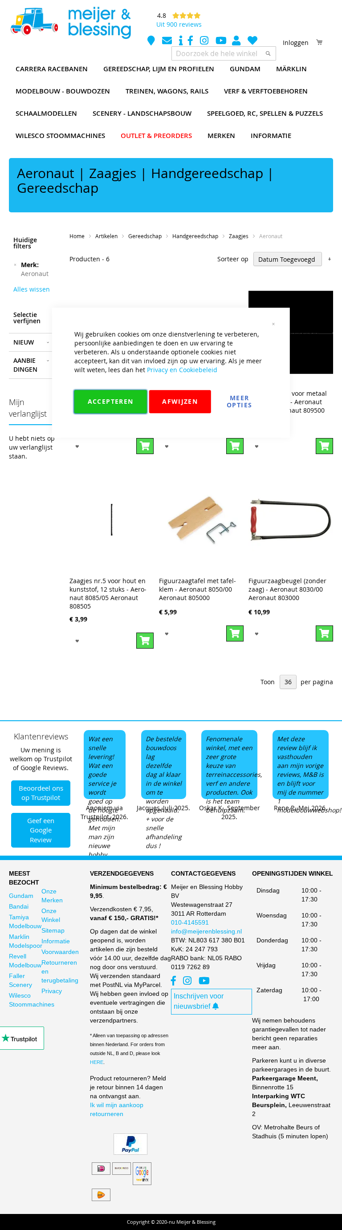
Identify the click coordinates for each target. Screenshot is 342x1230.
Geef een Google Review (40, 830)
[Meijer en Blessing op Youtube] (221, 41)
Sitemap (53, 930)
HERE (96, 1062)
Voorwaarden (60, 951)
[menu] (171, 102)
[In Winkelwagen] (324, 446)
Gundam (21, 895)
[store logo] (70, 23)
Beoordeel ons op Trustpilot (41, 792)
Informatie (55, 941)
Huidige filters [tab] (25, 242)
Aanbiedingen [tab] (25, 364)
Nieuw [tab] (23, 342)
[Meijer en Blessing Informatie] (181, 41)
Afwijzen (180, 401)
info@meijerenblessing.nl (206, 931)
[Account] (237, 41)
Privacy (51, 991)
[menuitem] (51, 69)
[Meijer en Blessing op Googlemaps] (152, 41)
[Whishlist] (252, 41)
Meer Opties (239, 401)
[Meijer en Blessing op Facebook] (191, 41)
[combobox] (223, 53)
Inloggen (296, 42)
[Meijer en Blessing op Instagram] (205, 41)
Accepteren (111, 401)
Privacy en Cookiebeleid (182, 369)
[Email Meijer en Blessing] (168, 41)
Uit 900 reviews (179, 24)
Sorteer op (232, 259)
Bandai (18, 906)
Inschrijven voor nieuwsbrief (199, 1001)
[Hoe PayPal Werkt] (130, 1152)
